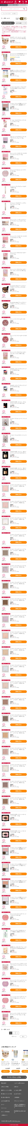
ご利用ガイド (4, 1115)
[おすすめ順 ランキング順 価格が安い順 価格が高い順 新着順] (21, 23)
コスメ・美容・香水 (13, 4)
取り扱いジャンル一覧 (6, 1093)
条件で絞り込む (8, 23)
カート (2, 1104)
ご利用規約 (16, 1097)
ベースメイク (23, 4)
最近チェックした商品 (6, 1090)
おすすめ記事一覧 (5, 1101)
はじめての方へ (17, 1093)
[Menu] (2, 2)
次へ (23, 1036)
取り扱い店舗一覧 (5, 1097)
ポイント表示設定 (5, 1111)
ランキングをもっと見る (14, 1077)
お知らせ (16, 1086)
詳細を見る (19, 47)
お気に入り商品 (5, 1086)
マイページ (3, 1108)
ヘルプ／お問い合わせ (19, 1083)
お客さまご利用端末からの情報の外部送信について (20, 1106)
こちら (18, 1121)
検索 (24, 9)
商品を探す (3, 1083)
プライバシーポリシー (19, 1101)
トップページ (4, 4)
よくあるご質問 (17, 1090)
